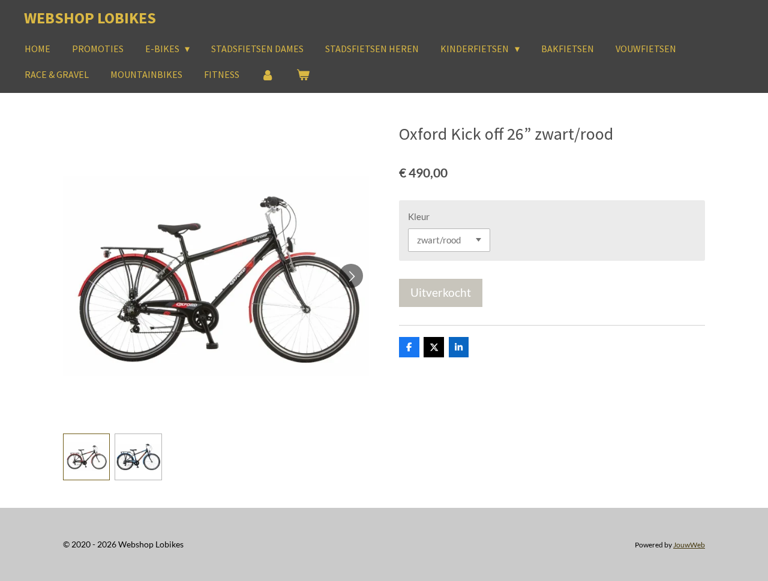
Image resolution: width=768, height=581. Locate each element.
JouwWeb (689, 544)
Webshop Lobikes (90, 18)
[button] (86, 457)
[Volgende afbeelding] (351, 276)
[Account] (267, 74)
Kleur (419, 216)
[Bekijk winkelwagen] (302, 74)
